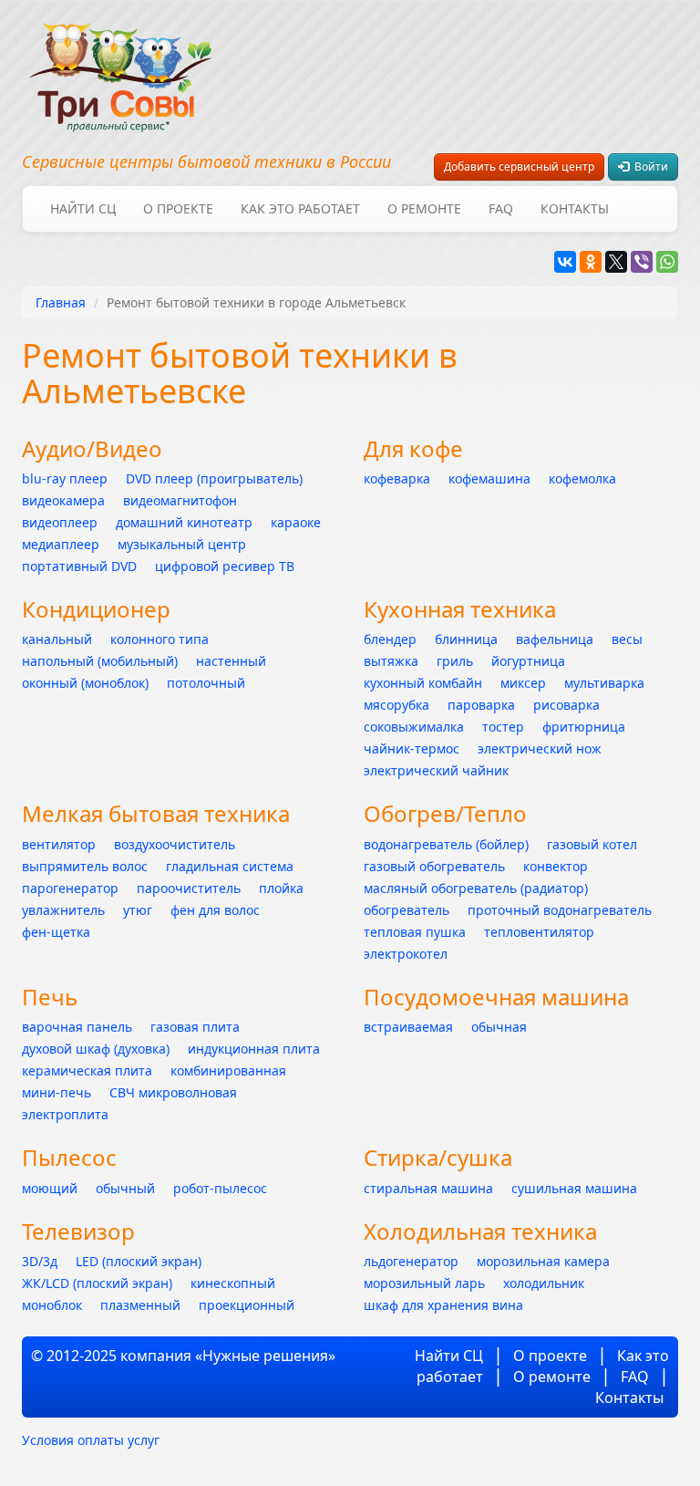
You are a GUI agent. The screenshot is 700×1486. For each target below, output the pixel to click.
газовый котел (592, 844)
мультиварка (604, 682)
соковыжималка (414, 726)
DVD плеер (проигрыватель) (214, 478)
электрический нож (540, 748)
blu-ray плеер (65, 478)
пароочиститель (189, 888)
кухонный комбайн (423, 682)
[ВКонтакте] (565, 262)
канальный (57, 639)
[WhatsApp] (667, 262)
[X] (616, 262)
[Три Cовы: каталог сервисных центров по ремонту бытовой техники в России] (120, 66)
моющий (49, 1188)
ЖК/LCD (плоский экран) (97, 1283)
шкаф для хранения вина (443, 1305)
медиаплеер (60, 544)
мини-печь (56, 1092)
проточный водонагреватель (560, 910)
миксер (523, 682)
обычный (125, 1188)
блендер (390, 639)
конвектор (555, 866)
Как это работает (300, 208)
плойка (281, 888)
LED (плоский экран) (138, 1261)
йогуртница (528, 661)
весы (627, 639)
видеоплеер (60, 522)
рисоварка (566, 704)
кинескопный (232, 1283)
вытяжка (391, 661)
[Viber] (642, 262)
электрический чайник (436, 770)
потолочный (206, 682)
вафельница (554, 639)
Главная (61, 302)
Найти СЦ (83, 208)
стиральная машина (428, 1188)
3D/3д (39, 1261)
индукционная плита (254, 1048)
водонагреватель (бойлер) (446, 844)
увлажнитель (63, 910)
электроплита (65, 1114)
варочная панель (77, 1026)
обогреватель (406, 910)
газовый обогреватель (434, 866)
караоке (296, 522)
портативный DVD (79, 566)
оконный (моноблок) (85, 682)
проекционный (246, 1305)
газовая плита (195, 1026)
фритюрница (583, 726)
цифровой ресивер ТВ (224, 566)
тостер (503, 726)
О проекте (178, 208)
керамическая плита (87, 1070)
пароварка (481, 704)
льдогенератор (411, 1261)
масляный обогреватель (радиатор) (476, 888)
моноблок (52, 1305)
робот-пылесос (220, 1188)
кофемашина (489, 478)
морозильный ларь (424, 1283)
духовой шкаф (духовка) (96, 1048)
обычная (499, 1026)
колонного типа (159, 639)
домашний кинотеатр (184, 522)
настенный (231, 661)
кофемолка (582, 478)
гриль (455, 661)
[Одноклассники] (591, 262)
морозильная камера (543, 1261)
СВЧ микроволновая (173, 1092)
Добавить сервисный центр (519, 166)
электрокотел (406, 953)
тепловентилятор (539, 931)
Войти (648, 166)
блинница (466, 639)
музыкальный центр (182, 544)
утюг (137, 910)
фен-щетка (56, 931)
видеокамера (63, 500)
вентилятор (59, 844)
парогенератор (70, 888)
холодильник (543, 1283)
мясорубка (396, 704)
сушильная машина (574, 1188)
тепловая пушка (415, 931)
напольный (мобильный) (100, 661)
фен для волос (215, 910)
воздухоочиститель (174, 844)
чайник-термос (411, 748)
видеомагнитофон (180, 500)
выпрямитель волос (85, 866)
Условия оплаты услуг (91, 1440)
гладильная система (229, 866)
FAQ (501, 208)
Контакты (574, 208)
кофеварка (397, 478)
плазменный (140, 1305)
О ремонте (424, 208)
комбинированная (228, 1070)
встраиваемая (408, 1026)
